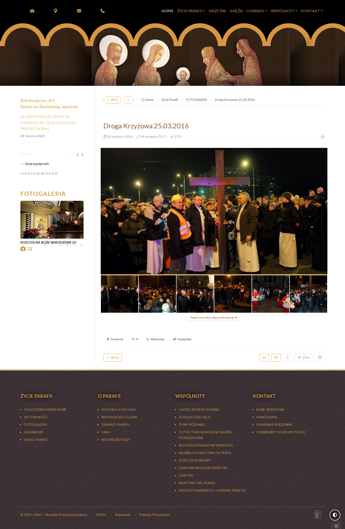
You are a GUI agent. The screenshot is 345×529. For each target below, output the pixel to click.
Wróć (114, 100)
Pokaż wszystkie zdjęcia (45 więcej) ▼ (214, 317)
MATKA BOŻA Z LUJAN (119, 417)
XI (52, 173)
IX (46, 173)
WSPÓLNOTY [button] (283, 10)
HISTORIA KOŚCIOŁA (118, 409)
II (22, 173)
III (25, 173)
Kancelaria (266, 417)
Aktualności (36, 417)
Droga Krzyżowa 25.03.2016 (235, 100)
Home (149, 100)
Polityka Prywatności (154, 515)
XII (56, 173)
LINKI (105, 432)
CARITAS (186, 475)
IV (28, 173)
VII (38, 173)
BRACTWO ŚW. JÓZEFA (197, 483)
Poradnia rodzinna (274, 424)
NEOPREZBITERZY (115, 440)
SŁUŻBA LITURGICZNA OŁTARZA (205, 453)
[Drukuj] (264, 358)
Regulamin (122, 515)
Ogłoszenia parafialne (45, 409)
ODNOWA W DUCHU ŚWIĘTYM (203, 468)
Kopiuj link (185, 339)
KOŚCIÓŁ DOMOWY (195, 460)
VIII (42, 173)
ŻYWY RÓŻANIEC (192, 424)
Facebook (116, 339)
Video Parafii (36, 440)
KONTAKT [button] (310, 10)
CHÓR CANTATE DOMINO (199, 409)
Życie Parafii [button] (189, 10)
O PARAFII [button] (255, 10)
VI (34, 173)
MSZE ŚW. (217, 10)
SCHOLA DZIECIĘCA (195, 417)
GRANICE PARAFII (115, 424)
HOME (167, 10)
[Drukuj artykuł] (323, 137)
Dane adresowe (270, 409)
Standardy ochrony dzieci (280, 432)
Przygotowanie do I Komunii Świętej (212, 490)
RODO (101, 515)
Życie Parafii (169, 100)
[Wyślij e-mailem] (276, 358)
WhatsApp (157, 339)
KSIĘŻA (236, 10)
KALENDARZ (33, 432)
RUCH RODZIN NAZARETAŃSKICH (206, 445)
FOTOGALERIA (196, 100)
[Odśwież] (128, 99)
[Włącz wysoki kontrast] (335, 515)
